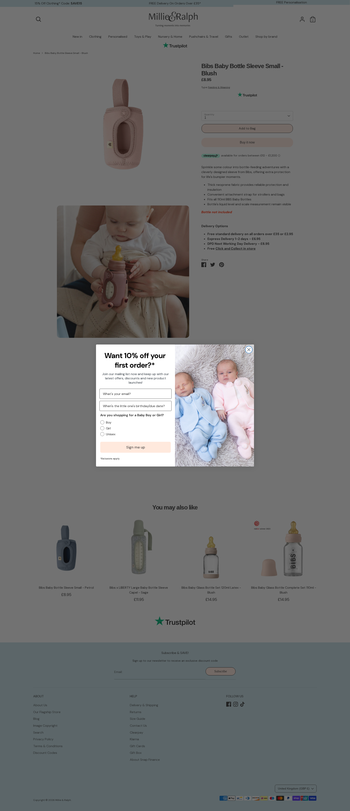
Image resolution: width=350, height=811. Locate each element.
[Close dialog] (248, 349)
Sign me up (135, 447)
